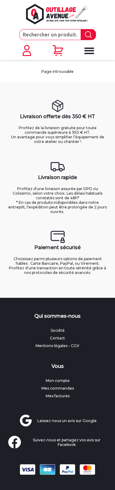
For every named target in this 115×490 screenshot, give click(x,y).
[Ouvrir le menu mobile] (88, 51)
